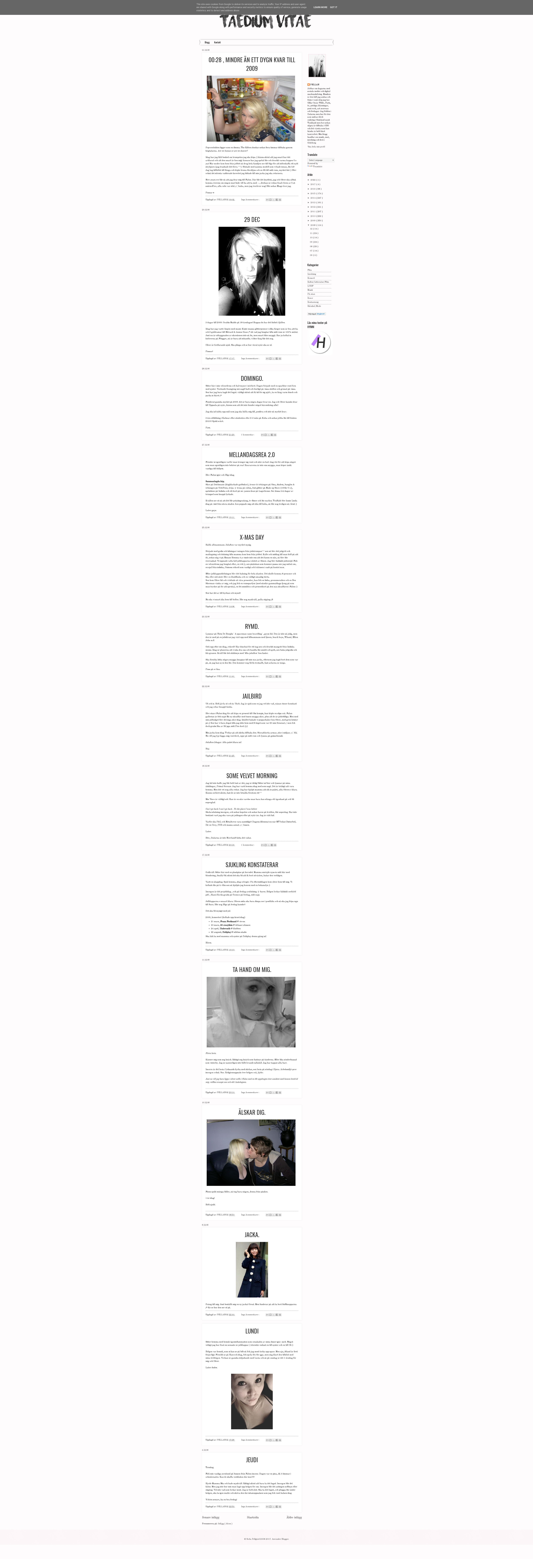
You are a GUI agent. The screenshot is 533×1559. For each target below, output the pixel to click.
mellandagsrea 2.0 (252, 454)
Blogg (207, 42)
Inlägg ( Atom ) (225, 1524)
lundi (252, 1331)
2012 (313, 207)
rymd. (252, 626)
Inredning (311, 274)
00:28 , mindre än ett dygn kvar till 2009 (252, 63)
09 (311, 242)
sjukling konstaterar (252, 864)
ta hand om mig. (252, 969)
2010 (313, 216)
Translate (317, 167)
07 (311, 251)
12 (311, 229)
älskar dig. (252, 1112)
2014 (313, 198)
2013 (313, 203)
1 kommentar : (248, 435)
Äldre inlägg (294, 1517)
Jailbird (252, 696)
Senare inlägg (210, 1517)
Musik (310, 290)
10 (311, 238)
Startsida (253, 1517)
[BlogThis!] (270, 199)
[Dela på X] (273, 199)
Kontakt (217, 42)
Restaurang (313, 302)
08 (311, 247)
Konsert (311, 278)
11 (311, 233)
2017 (313, 184)
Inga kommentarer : (250, 200)
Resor (310, 298)
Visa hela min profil (316, 147)
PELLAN (314, 85)
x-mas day (252, 537)
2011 (313, 212)
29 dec (252, 219)
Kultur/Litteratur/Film (318, 282)
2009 (313, 221)
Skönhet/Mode (314, 306)
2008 (313, 225)
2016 (313, 189)
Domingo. (252, 378)
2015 (313, 194)
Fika (309, 270)
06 (311, 255)
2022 (313, 180)
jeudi (252, 1459)
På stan (311, 294)
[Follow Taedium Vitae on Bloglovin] (316, 315)
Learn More (320, 7)
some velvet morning (251, 775)
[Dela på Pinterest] (280, 199)
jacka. (252, 1234)
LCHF (310, 286)
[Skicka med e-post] (267, 199)
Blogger (285, 1539)
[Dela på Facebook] (276, 199)
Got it (333, 7)
